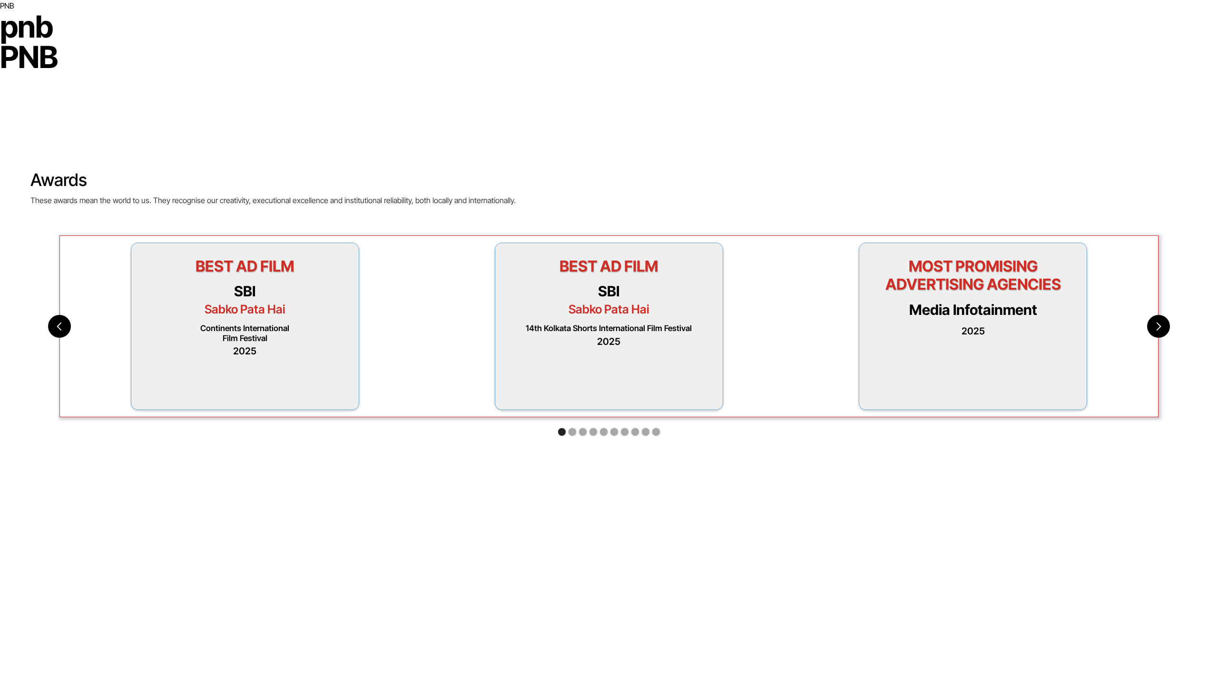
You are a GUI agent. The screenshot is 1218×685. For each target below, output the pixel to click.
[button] (59, 326)
